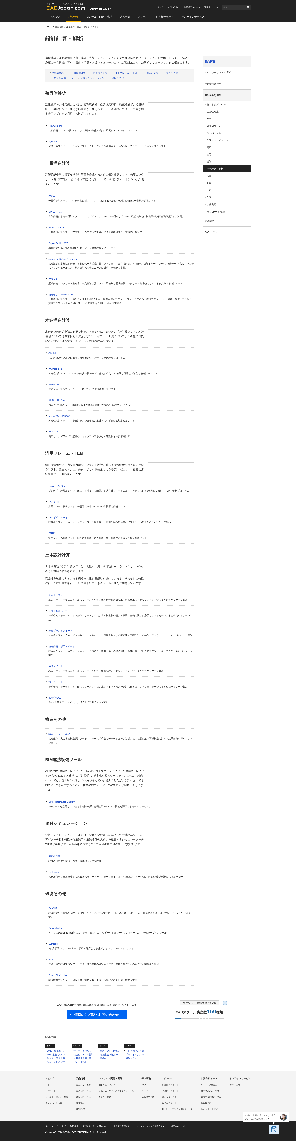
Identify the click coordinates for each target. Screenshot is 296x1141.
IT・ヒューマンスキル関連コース (177, 1109)
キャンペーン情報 (54, 1103)
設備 (209, 161)
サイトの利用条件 (70, 1126)
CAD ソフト (211, 232)
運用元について (211, 7)
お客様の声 (206, 1103)
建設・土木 (235, 1085)
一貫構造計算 (78, 73)
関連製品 (209, 221)
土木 (209, 190)
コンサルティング (107, 1085)
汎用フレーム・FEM (126, 73)
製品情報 (73, 16)
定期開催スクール (170, 1085)
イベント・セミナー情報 (57, 1097)
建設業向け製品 (213, 95)
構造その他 (172, 73)
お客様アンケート (192, 7)
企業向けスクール (170, 1091)
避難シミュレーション (92, 78)
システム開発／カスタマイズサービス (116, 1091)
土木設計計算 (151, 73)
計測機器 (211, 204)
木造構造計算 (100, 73)
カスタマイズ (148, 1097)
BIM (209, 118)
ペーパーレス (214, 133)
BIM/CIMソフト (215, 125)
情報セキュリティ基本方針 (95, 1126)
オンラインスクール (171, 1097)
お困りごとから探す (210, 1091)
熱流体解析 (58, 73)
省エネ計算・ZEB (216, 104)
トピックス (54, 16)
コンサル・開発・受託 (99, 16)
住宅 (209, 154)
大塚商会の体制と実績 (211, 1097)
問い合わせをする (219, 342)
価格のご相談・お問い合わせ (96, 1014)
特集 (48, 1085)
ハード (145, 1091)
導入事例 (125, 16)
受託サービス (105, 1097)
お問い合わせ (174, 7)
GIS (209, 197)
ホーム (160, 7)
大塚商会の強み (218, 350)
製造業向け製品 (213, 83)
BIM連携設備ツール (62, 78)
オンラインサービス (193, 16)
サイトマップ (51, 1126)
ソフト (145, 1085)
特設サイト (51, 1091)
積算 (209, 175)
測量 (209, 183)
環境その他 (118, 78)
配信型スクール (169, 1103)
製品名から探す (83, 1085)
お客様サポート (165, 16)
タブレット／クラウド (219, 140)
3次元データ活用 (216, 211)
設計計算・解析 (215, 168)
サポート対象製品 (209, 1085)
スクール (143, 16)
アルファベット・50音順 (218, 72)
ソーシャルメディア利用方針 (149, 1126)
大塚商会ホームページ (179, 1126)
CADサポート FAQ (209, 1109)
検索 (248, 7)
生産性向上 (213, 111)
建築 (209, 147)
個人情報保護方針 (121, 1126)
